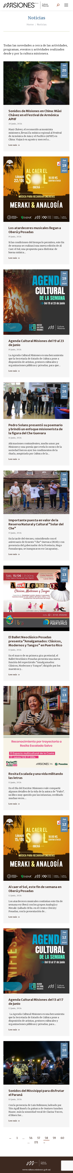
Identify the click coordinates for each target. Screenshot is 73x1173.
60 (62, 1138)
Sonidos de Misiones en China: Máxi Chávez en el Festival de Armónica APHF (34, 115)
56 (30, 1138)
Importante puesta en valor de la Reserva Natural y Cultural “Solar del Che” (35, 524)
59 (54, 1138)
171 (36, 1142)
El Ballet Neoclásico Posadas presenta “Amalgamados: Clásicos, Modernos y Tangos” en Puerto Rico (35, 641)
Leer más (12, 145)
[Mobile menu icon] (66, 5)
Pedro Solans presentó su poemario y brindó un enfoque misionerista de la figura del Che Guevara (35, 429)
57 (38, 1138)
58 (46, 1138)
